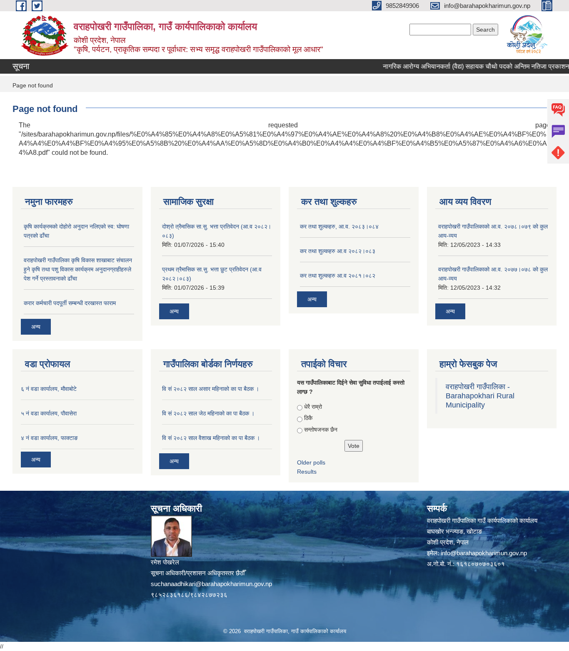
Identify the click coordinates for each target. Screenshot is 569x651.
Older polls (311, 462)
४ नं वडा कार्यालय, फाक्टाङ (49, 438)
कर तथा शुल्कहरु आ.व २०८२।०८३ (337, 251)
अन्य (35, 326)
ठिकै (308, 418)
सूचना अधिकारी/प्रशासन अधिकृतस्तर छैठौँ (198, 572)
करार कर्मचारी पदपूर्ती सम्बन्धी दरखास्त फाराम (70, 303)
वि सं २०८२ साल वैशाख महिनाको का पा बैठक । (211, 438)
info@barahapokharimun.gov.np (484, 553)
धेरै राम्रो (313, 406)
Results (307, 471)
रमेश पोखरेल (165, 562)
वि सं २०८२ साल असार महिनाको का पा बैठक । (210, 388)
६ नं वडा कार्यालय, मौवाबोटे (49, 388)
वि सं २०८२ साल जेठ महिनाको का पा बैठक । (208, 413)
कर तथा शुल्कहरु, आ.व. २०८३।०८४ (339, 226)
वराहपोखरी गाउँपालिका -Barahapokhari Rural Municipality (480, 396)
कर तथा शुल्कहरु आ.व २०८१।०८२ (337, 275)
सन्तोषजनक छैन (320, 429)
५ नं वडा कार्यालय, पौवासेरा (49, 413)
